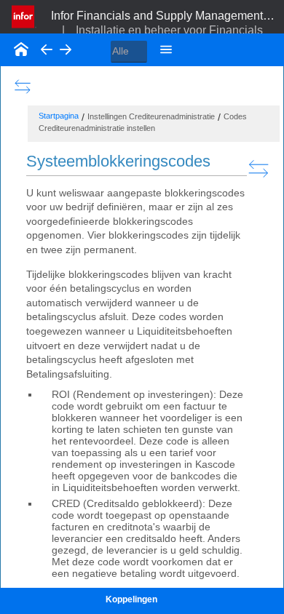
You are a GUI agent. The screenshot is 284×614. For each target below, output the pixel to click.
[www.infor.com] (24, 15)
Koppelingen (131, 599)
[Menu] (166, 49)
